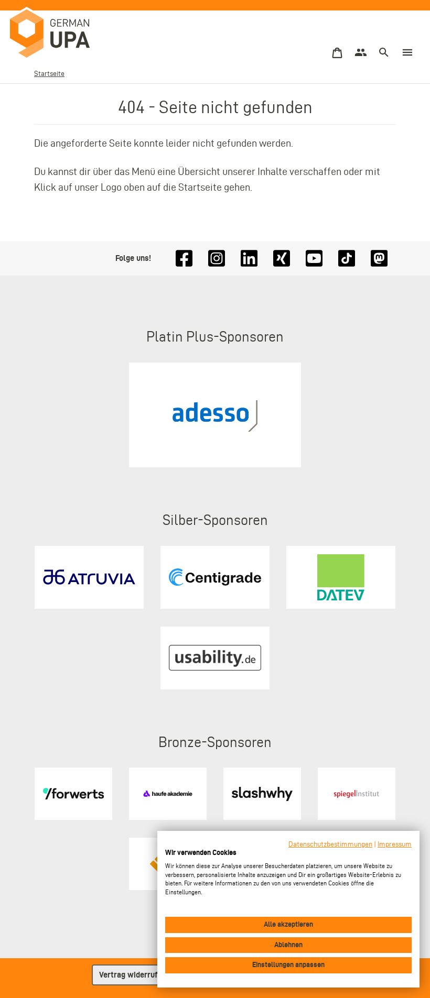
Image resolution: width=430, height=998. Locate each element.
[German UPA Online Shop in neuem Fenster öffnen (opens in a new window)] (337, 53)
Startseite (49, 74)
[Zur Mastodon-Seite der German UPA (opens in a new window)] (379, 258)
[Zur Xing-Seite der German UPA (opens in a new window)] (281, 258)
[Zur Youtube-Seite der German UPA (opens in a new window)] (314, 258)
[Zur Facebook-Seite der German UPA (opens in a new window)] (184, 258)
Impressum (395, 844)
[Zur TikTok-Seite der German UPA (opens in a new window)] (346, 258)
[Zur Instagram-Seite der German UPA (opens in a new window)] (216, 258)
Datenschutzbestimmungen (330, 844)
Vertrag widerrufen (132, 974)
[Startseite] (60, 34)
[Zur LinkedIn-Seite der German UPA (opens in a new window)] (249, 258)
